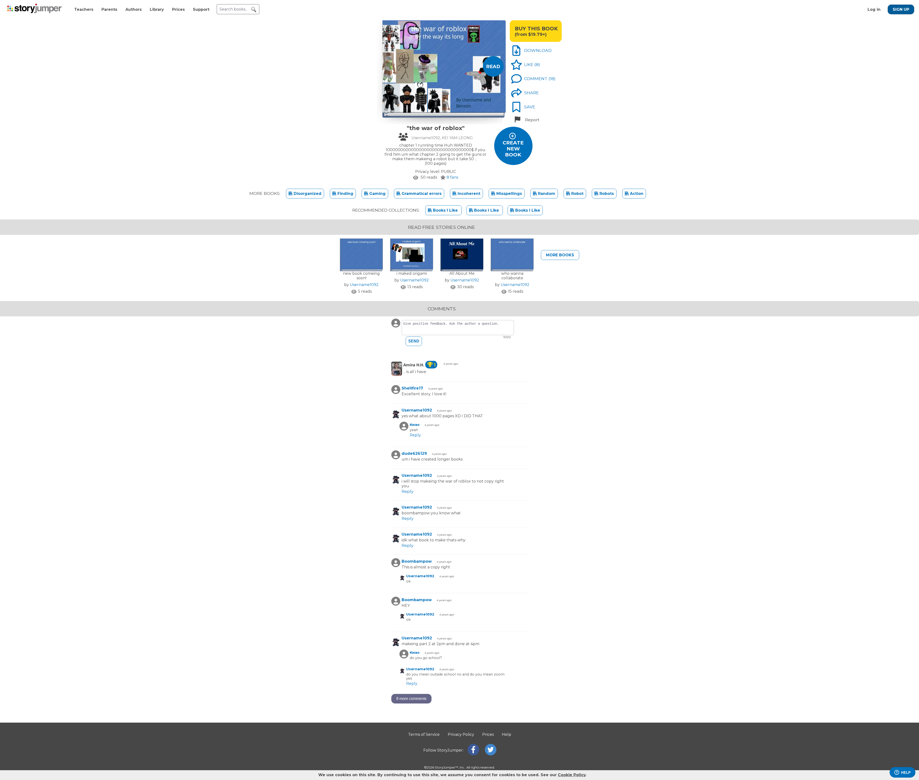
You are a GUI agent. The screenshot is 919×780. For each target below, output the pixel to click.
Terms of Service (424, 734)
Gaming (377, 193)
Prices (178, 9)
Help (506, 734)
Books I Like (445, 210)
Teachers (83, 9)
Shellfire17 (412, 388)
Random (546, 193)
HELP (906, 772)
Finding (344, 193)
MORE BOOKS (560, 255)
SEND (413, 341)
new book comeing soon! (361, 275)
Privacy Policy (461, 734)
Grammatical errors (421, 193)
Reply (415, 435)
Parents (109, 9)
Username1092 (364, 284)
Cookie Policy (572, 775)
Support (201, 9)
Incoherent (468, 193)
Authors (133, 9)
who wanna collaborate (512, 275)
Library (157, 9)
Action (636, 193)
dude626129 (414, 453)
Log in (874, 9)
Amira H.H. (419, 365)
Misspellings (508, 193)
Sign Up (901, 9)
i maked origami (412, 273)
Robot (576, 193)
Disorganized (306, 193)
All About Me (462, 273)
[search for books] (254, 9)
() (537, 64)
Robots (606, 193)
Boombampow (417, 561)
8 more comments (411, 699)
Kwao (415, 425)
